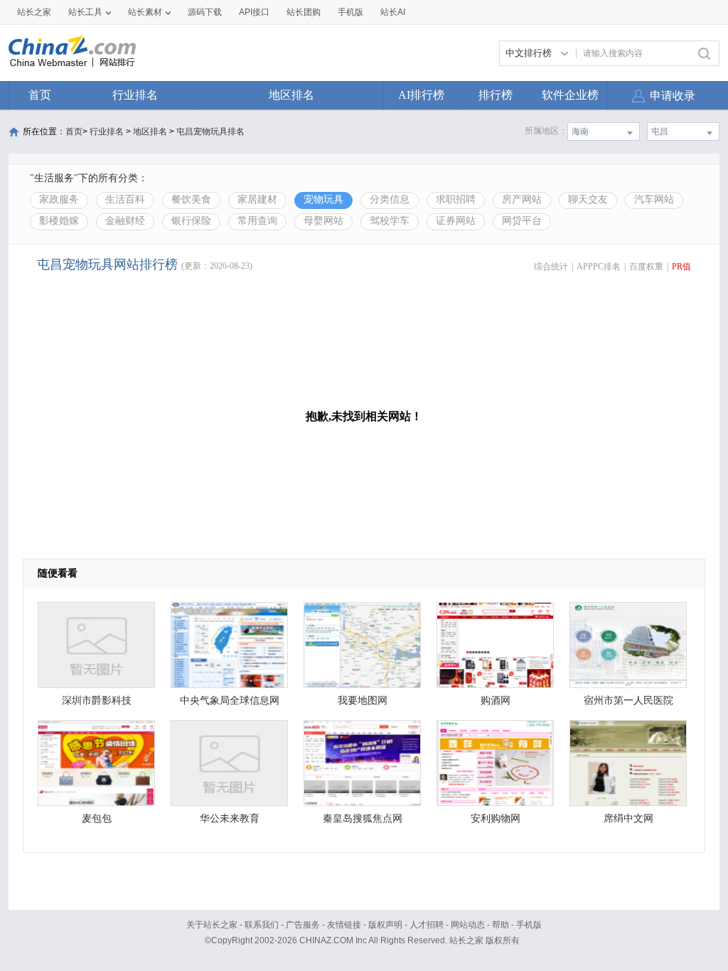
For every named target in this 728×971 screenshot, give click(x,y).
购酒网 (495, 700)
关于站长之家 (211, 925)
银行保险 (191, 220)
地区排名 (291, 95)
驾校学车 (390, 220)
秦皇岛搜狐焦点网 (362, 818)
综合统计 (551, 267)
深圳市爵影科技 (97, 700)
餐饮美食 (191, 199)
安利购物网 (495, 818)
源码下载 (205, 12)
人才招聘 (427, 925)
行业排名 (135, 95)
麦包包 (97, 818)
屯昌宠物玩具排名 (210, 131)
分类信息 (390, 199)
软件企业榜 (570, 95)
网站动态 (468, 925)
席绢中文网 (628, 818)
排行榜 (495, 95)
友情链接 (344, 925)
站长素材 (145, 12)
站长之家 (34, 12)
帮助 (500, 925)
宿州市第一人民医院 (628, 700)
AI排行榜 (421, 95)
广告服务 (303, 925)
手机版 (529, 925)
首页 (39, 95)
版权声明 (385, 925)
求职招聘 (456, 199)
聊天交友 (588, 199)
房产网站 (522, 199)
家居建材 (257, 199)
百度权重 (646, 267)
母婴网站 (323, 220)
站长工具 (85, 12)
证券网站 (456, 220)
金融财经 (125, 220)
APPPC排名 (599, 267)
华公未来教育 (229, 818)
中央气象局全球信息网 (229, 700)
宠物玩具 (323, 199)
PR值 (681, 267)
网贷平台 (522, 220)
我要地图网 (362, 700)
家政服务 (59, 199)
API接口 (254, 12)
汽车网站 (654, 199)
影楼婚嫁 (59, 220)
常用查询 (257, 220)
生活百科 (125, 199)
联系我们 (262, 925)
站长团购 (304, 12)
